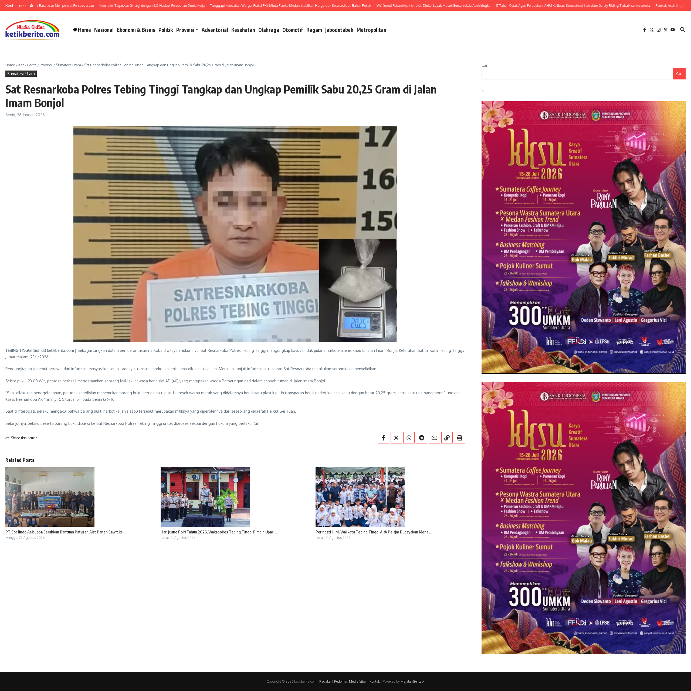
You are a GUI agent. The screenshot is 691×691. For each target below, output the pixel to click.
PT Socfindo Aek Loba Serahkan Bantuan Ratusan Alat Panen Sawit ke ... (65, 531)
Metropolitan (371, 29)
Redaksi (325, 681)
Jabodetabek (339, 29)
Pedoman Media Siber (350, 681)
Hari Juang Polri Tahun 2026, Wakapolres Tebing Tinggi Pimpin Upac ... (219, 531)
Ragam (314, 29)
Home (10, 65)
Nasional (104, 29)
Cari (485, 65)
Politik (165, 29)
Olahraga (268, 29)
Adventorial (215, 29)
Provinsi (185, 29)
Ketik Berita (27, 65)
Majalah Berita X (412, 681)
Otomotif (292, 29)
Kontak (375, 681)
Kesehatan (243, 29)
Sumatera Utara (68, 65)
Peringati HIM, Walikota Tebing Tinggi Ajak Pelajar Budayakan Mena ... (374, 531)
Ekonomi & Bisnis (136, 29)
